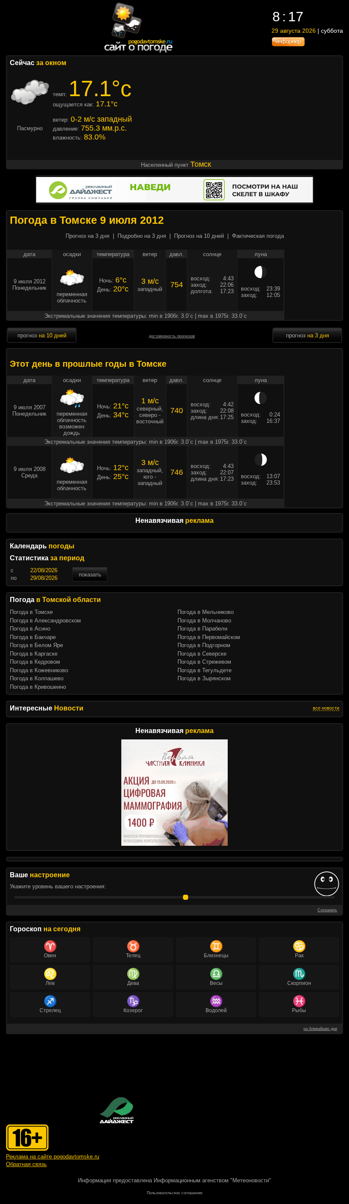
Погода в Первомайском (208, 637)
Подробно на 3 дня (141, 236)
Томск (200, 164)
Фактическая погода (258, 236)
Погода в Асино (30, 628)
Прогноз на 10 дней (199, 236)
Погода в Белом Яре (36, 645)
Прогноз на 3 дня (87, 236)
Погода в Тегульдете (204, 670)
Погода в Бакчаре (33, 637)
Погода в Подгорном (203, 645)
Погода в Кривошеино (38, 687)
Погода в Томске (31, 612)
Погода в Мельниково (205, 612)
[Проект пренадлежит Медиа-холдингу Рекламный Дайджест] (117, 1110)
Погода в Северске (201, 654)
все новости (326, 707)
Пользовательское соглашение (175, 1193)
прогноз (41, 335)
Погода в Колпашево (36, 678)
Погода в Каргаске (33, 654)
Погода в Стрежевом (204, 662)
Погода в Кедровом (35, 662)
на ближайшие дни (320, 1029)
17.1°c (100, 88)
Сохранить (327, 910)
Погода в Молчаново (204, 620)
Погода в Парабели (202, 628)
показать (90, 574)
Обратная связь (26, 1164)
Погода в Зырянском (204, 678)
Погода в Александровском (45, 620)
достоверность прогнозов (172, 336)
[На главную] (139, 52)
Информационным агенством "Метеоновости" (212, 1180)
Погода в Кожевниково (39, 670)
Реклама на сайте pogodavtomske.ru (52, 1156)
